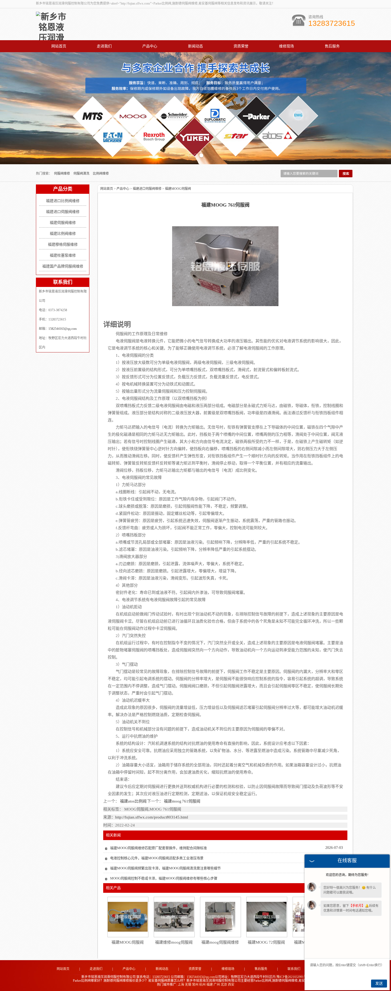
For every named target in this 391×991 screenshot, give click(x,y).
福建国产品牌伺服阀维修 (62, 266)
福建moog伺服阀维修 (220, 942)
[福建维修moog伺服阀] (174, 916)
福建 (209, 984)
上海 (181, 984)
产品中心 (149, 46)
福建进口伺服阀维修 (63, 212)
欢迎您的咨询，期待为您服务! (347, 875)
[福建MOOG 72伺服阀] (266, 916)
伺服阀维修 (62, 173)
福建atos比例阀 (133, 801)
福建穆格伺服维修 (63, 244)
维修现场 (286, 46)
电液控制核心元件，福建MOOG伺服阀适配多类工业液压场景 (156, 858)
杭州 (202, 984)
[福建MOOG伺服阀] (128, 916)
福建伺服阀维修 (63, 223)
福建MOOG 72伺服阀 (266, 942)
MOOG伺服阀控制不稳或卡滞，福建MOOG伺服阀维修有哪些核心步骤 (163, 878)
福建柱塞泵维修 (63, 255)
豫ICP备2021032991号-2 (293, 977)
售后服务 (332, 46)
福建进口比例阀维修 (63, 201)
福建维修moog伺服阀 (174, 942)
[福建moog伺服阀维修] (220, 916)
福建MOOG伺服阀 (178, 189)
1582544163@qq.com (62, 329)
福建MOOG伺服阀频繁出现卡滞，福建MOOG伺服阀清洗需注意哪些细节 (165, 868)
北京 (224, 984)
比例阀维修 (101, 173)
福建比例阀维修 (63, 234)
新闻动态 (195, 46)
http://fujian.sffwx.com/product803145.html (151, 817)
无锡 (188, 984)
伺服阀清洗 (81, 173)
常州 (195, 984)
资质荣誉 (241, 46)
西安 (231, 984)
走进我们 (104, 46)
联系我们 (294, 969)
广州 (217, 984)
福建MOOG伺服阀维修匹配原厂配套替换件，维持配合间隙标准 (158, 848)
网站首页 (58, 46)
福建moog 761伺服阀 (181, 801)
